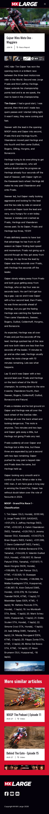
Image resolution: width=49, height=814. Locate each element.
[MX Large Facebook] (6, 794)
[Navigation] (45, 4)
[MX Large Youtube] (12, 794)
